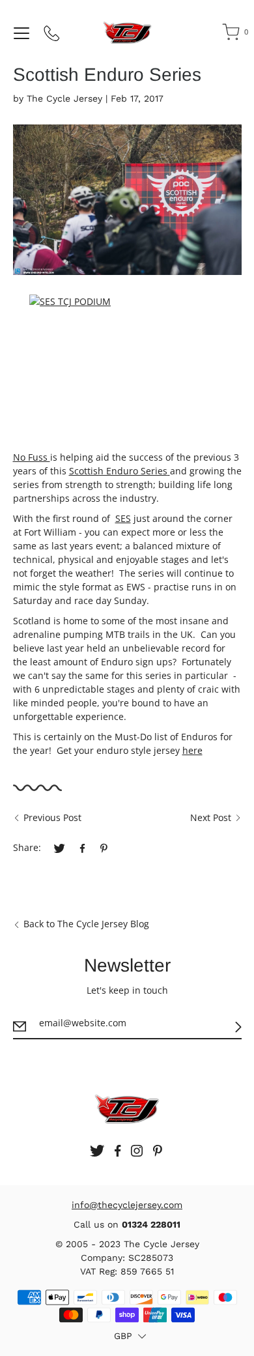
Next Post (210, 817)
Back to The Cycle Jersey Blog (86, 923)
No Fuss (31, 457)
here (192, 750)
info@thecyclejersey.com (127, 1205)
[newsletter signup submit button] (238, 1027)
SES (123, 518)
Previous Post (52, 817)
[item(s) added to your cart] (232, 34)
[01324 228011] (52, 36)
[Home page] (127, 33)
